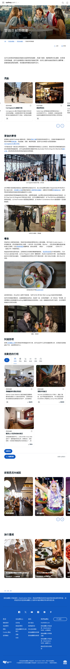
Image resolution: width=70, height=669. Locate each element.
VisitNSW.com (45, 623)
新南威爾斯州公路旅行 (21, 630)
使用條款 (5, 635)
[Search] (63, 3)
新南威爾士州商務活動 (46, 634)
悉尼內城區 (20, 41)
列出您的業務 (32, 629)
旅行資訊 (31, 623)
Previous (58, 125)
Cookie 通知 (6, 632)
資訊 (29, 619)
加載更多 (8, 451)
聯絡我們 (5, 623)
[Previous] (58, 519)
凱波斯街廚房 (39, 290)
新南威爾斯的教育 (33, 635)
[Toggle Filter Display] (6, 360)
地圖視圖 (11, 456)
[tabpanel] (35, 19)
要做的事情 (19, 626)
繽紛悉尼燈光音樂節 (46, 647)
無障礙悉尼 (31, 626)
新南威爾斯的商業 (33, 632)
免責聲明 (5, 626)
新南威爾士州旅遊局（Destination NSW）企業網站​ (46, 628)
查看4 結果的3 (61, 456)
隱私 (4, 629)
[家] (10, 2)
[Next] (62, 519)
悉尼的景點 (11, 41)
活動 (8, 590)
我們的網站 (44, 619)
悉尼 (4, 619)
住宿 (5, 590)
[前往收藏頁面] (67, 2)
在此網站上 (19, 619)
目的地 (18, 623)
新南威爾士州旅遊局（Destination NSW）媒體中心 (46, 641)
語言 (60, 619)
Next (62, 125)
